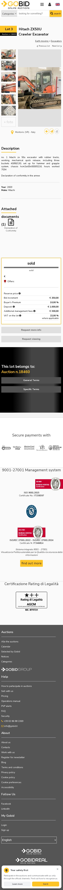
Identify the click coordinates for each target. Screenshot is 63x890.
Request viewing (31, 339)
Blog (3, 762)
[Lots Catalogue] (46, 131)
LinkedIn (5, 808)
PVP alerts (6, 706)
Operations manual (10, 701)
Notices (5, 656)
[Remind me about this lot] (57, 131)
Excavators (56, 41)
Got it (45, 884)
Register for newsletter (13, 757)
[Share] (51, 131)
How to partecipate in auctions (16, 686)
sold (31, 263)
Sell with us (7, 691)
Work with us (8, 752)
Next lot (56, 45)
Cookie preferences (11, 782)
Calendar (5, 646)
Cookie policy (8, 777)
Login (4, 825)
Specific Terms (31, 389)
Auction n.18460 (9, 34)
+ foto (8, 122)
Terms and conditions (12, 767)
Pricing (4, 696)
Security (5, 716)
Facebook (6, 803)
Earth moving (42, 41)
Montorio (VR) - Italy (25, 132)
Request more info (31, 329)
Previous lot (44, 45)
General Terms (31, 380)
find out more (31, 563)
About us (5, 742)
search (57, 13)
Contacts (5, 747)
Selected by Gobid (10, 651)
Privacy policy (8, 772)
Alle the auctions (9, 641)
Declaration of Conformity (10, 229)
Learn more (17, 884)
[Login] (49, 4)
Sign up (5, 830)
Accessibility (7, 787)
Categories (8, 13)
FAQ (3, 711)
